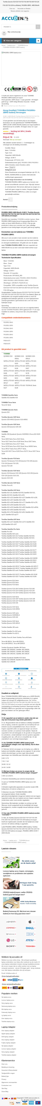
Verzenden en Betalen (23, 8)
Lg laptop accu (6, 1015)
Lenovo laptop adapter (9, 1049)
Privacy (4, 1079)
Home (3, 45)
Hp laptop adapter (7, 1046)
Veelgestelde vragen (8, 1073)
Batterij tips (5, 1076)
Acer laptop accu (7, 1018)
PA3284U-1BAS (8, 328)
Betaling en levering (8, 1067)
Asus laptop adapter (8, 1040)
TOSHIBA (12, 150)
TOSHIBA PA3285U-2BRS (14, 309)
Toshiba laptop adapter (9, 1055)
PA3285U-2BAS (27, 162)
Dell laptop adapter (8, 1036)
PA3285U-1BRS (25, 165)
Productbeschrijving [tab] (9, 207)
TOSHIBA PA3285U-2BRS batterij (14, 47)
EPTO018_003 (19, 160)
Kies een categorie (13, 41)
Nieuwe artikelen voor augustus (20, 11)
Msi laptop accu (7, 1009)
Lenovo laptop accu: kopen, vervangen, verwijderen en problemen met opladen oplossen (18, 873)
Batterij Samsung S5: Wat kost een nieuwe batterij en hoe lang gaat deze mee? (19, 912)
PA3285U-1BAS (14, 165)
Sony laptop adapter (8, 1052)
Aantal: (5, 199)
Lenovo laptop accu (8, 1000)
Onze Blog (5, 1091)
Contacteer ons (6, 1085)
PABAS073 (7, 340)
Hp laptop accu (6, 997)
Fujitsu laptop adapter (9, 1043)
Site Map (4, 1088)
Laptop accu (11, 45)
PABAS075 (7, 343)
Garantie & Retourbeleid (9, 1070)
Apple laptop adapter (8, 1033)
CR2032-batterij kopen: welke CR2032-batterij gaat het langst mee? (18, 893)
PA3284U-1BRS (8, 331)
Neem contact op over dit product (14, 106)
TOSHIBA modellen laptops (26, 219)
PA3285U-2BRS (8, 337)
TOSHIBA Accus (22, 45)
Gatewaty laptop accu (8, 1012)
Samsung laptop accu (8, 1006)
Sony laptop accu (7, 1003)
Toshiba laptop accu (8, 1021)
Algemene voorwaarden (9, 1082)
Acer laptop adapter (8, 1030)
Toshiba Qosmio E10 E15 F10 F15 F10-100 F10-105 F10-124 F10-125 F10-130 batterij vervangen (21, 702)
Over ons (12, 8)
